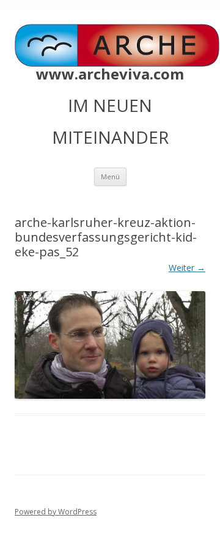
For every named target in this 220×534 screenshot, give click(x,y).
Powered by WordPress (56, 511)
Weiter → (187, 267)
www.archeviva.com (110, 74)
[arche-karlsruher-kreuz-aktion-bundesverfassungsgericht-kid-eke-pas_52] (110, 345)
